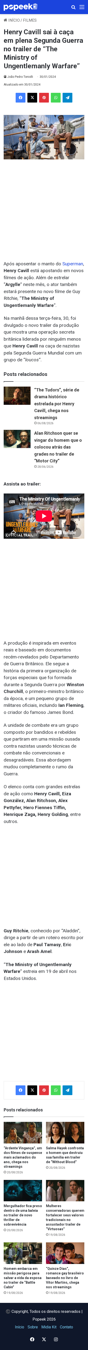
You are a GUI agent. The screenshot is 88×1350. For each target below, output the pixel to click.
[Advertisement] (44, 207)
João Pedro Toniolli (20, 76)
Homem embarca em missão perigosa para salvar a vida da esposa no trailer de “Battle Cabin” (23, 1278)
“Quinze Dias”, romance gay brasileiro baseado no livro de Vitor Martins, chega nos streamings (65, 1278)
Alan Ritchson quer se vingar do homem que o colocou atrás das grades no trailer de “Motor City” (58, 447)
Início (13, 20)
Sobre (33, 1327)
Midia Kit (48, 1327)
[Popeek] (23, 7)
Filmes (30, 20)
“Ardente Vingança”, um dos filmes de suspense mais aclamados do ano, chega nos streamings (23, 1157)
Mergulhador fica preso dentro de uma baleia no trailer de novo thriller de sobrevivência (23, 1215)
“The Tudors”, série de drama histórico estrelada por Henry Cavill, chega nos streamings (56, 403)
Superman (72, 264)
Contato (66, 1327)
